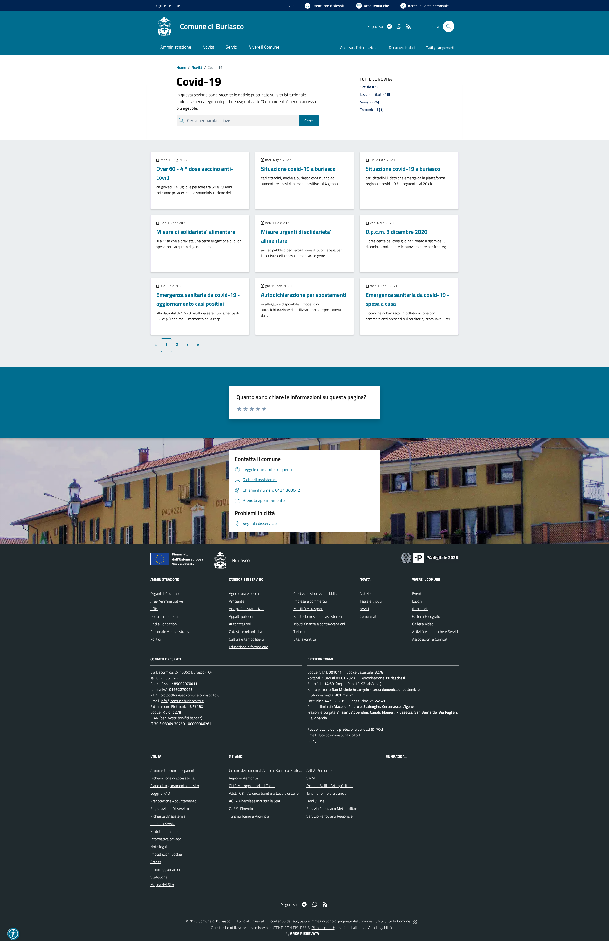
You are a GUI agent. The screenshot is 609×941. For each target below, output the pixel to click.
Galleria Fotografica (427, 616)
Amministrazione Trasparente (173, 770)
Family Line (315, 801)
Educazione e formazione (248, 647)
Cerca (309, 120)
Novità (195, 67)
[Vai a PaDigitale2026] (430, 557)
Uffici (154, 609)
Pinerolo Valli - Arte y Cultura (329, 786)
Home (181, 67)
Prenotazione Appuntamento (173, 801)
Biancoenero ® (323, 928)
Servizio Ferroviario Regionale (329, 816)
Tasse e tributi (371, 601)
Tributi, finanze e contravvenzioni (319, 624)
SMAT (311, 778)
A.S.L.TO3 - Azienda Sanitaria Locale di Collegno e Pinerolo (275, 793)
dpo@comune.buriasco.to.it (339, 735)
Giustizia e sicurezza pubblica (315, 593)
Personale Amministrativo (170, 631)
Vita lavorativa (304, 639)
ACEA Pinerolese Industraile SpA (254, 801)
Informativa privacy (165, 839)
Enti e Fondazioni (163, 624)
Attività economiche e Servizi (435, 631)
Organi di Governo (164, 593)
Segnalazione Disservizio (169, 808)
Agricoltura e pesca (244, 593)
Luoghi (417, 601)
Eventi (417, 593)
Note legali (158, 846)
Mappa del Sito (162, 884)
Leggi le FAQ (160, 793)
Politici (155, 639)
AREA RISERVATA (304, 933)
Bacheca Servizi (162, 824)
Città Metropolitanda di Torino (252, 786)
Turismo (299, 631)
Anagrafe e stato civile (246, 609)
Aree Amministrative (166, 601)
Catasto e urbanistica (245, 631)
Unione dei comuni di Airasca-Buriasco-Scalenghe (268, 770)
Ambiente (236, 601)
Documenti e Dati (164, 616)
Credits (155, 862)
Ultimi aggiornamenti (166, 869)
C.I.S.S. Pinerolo (241, 808)
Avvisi (364, 609)
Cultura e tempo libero (246, 639)
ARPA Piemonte (319, 770)
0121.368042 (167, 678)
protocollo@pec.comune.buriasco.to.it (189, 695)
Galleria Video (422, 624)
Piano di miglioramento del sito (174, 786)
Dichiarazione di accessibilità (172, 778)
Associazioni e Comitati (430, 639)
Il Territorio (420, 609)
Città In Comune (397, 921)
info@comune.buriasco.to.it (182, 701)
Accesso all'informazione (359, 47)
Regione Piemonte (167, 5)
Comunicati (368, 616)
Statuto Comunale (164, 831)
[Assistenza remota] (414, 921)
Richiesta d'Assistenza (167, 816)
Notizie (365, 593)
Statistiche (158, 877)
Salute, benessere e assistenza (317, 616)
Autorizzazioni (240, 624)
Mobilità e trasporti (308, 609)
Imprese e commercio (310, 601)
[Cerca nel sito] (448, 26)
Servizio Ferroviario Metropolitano (332, 808)
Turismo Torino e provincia (326, 793)
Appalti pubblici (241, 616)
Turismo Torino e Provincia (249, 816)
